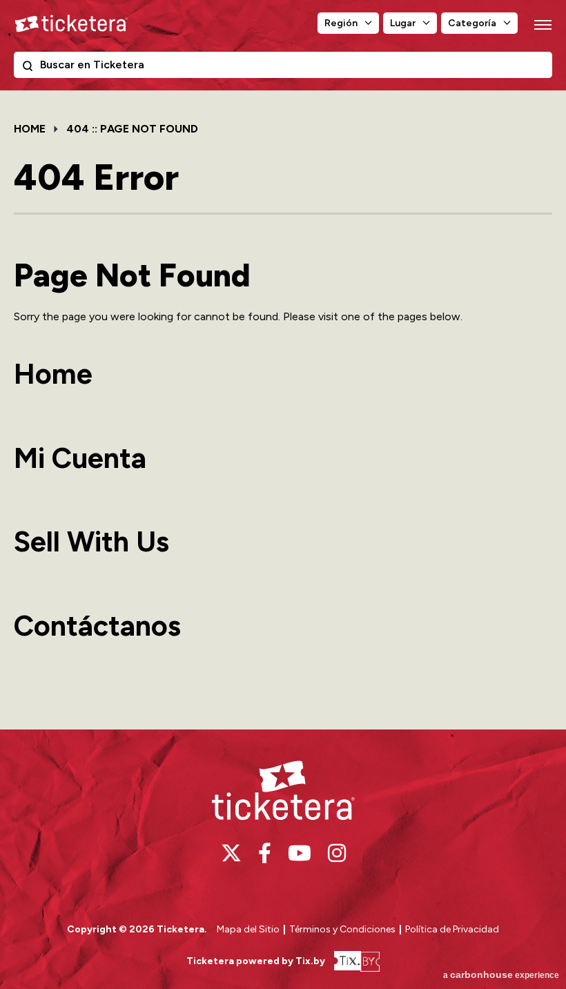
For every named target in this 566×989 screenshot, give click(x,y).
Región (341, 23)
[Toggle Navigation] (542, 24)
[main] (283, 408)
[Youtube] (299, 853)
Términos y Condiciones (343, 929)
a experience (501, 974)
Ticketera (71, 23)
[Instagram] (337, 853)
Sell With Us (91, 541)
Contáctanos (97, 626)
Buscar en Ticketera (30, 68)
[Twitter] (231, 853)
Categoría (472, 23)
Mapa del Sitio (248, 929)
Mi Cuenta (80, 458)
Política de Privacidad (452, 929)
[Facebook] (264, 853)
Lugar (403, 23)
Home (30, 128)
